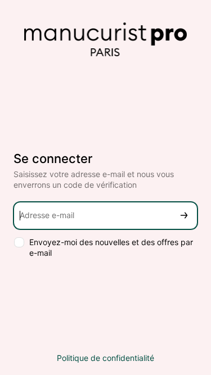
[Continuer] (184, 215)
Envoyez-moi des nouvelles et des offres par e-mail (111, 247)
